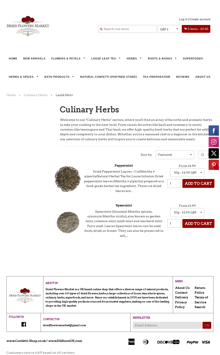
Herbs (132, 58)
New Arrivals (34, 58)
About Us (203, 76)
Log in (183, 19)
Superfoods (193, 58)
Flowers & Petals (66, 58)
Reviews (182, 76)
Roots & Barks (160, 58)
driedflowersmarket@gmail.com (64, 325)
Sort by (146, 154)
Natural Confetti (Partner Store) (108, 76)
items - (198, 29)
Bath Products (57, 76)
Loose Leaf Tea (104, 58)
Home (13, 58)
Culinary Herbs (35, 95)
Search (200, 307)
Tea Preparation (156, 76)
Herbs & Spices (22, 76)
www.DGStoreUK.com (65, 341)
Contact (181, 292)
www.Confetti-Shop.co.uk (26, 341)
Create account (199, 19)
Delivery (181, 297)
